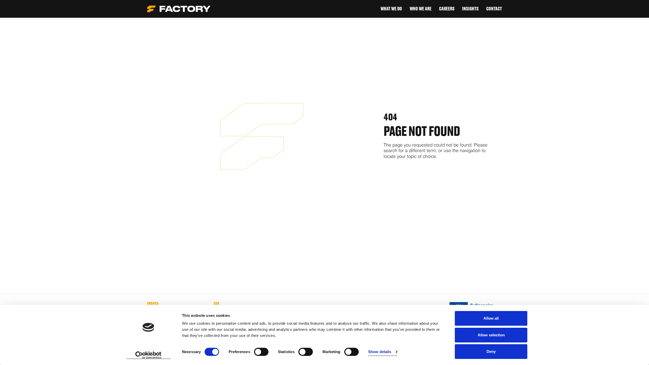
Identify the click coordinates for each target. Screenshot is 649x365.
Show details (379, 352)
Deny (491, 351)
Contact (494, 9)
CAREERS (447, 9)
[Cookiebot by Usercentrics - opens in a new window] (148, 355)
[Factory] (179, 9)
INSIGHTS (470, 9)
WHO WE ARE (420, 9)
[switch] (261, 352)
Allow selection (491, 335)
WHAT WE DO (391, 9)
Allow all (491, 318)
